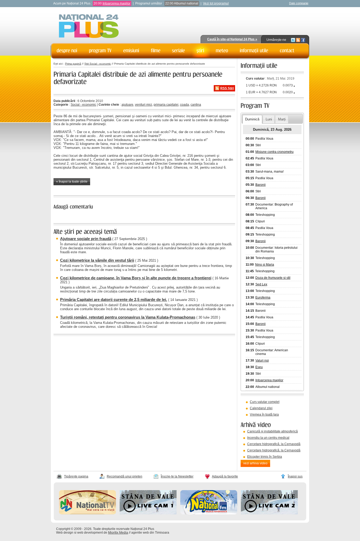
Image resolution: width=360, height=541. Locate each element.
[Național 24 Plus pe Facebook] (303, 40)
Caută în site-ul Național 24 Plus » (232, 39)
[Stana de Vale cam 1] (148, 513)
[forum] (222, 50)
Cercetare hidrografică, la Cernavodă (273, 444)
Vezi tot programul (216, 3)
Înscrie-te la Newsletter (177, 476)
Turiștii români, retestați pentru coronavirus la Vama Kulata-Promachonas (127, 317)
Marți (282, 119)
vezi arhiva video (255, 463)
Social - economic (83, 104)
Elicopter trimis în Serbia (264, 457)
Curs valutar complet (264, 402)
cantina (196, 104)
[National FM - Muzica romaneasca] (208, 513)
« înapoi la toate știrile (71, 181)
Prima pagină (73, 63)
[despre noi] (67, 50)
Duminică (252, 119)
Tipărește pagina (76, 476)
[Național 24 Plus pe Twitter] (293, 40)
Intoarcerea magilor (116, 3)
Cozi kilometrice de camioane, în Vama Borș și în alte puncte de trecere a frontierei (135, 278)
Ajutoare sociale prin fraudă (85, 238)
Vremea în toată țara (264, 414)
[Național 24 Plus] (89, 26)
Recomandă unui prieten (124, 476)
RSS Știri (227, 88)
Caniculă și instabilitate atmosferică (272, 431)
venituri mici (143, 104)
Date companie (298, 3)
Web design (64, 532)
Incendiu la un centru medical (268, 438)
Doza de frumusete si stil (272, 278)
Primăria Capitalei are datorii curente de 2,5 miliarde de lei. (113, 299)
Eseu (259, 367)
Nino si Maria (264, 264)
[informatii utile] (254, 50)
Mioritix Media (118, 532)
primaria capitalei (166, 104)
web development (90, 532)
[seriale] (178, 50)
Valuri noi (262, 360)
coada (184, 104)
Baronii (260, 185)
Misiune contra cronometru (274, 152)
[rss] (298, 40)
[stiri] (200, 50)
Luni (269, 119)
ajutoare (127, 104)
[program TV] (100, 50)
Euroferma (262, 297)
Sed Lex (261, 284)
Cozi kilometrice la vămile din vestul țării (97, 260)
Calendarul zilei (261, 408)
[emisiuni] (131, 50)
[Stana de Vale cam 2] (269, 513)
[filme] (155, 50)
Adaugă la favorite (225, 476)
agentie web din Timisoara (150, 532)
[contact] (287, 50)
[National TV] (87, 513)
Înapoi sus (295, 476)
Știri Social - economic (97, 63)
